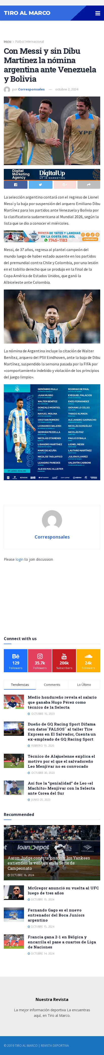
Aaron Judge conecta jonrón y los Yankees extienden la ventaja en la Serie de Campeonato (49, 863)
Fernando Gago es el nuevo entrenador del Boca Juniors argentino (56, 915)
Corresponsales (31, 89)
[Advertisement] (52, 593)
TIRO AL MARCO (27, 13)
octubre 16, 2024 (22, 875)
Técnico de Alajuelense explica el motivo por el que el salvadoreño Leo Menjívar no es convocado (61, 761)
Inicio (7, 41)
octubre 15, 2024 (42, 899)
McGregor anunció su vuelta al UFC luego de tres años (63, 890)
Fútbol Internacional (29, 41)
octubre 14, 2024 (42, 953)
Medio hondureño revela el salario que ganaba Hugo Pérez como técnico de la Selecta (62, 702)
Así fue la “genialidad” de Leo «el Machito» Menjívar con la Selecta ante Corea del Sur (61, 788)
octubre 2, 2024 (66, 89)
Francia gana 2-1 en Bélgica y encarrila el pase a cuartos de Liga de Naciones (62, 941)
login (19, 559)
